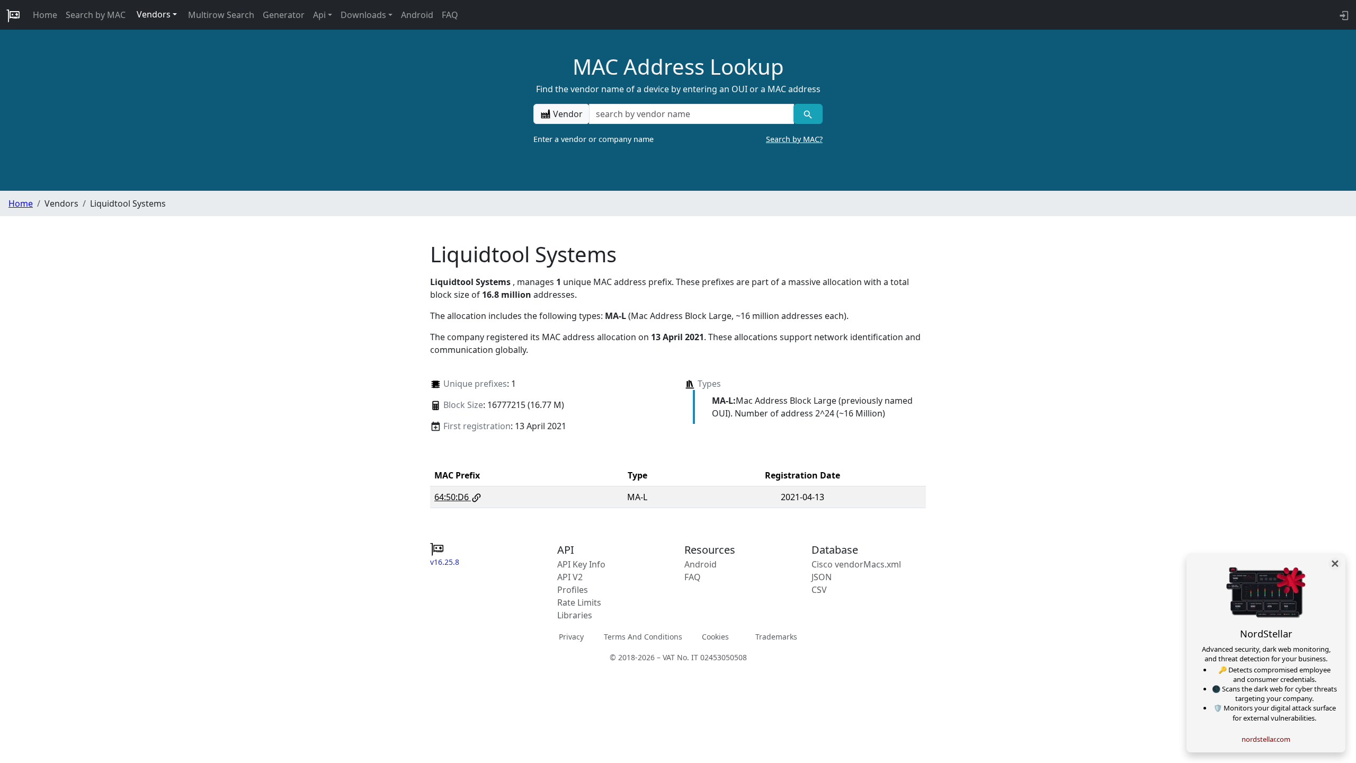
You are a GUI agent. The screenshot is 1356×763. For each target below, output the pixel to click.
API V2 (570, 577)
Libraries (574, 615)
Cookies (715, 637)
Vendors (154, 14)
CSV (819, 590)
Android (417, 15)
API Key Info (581, 564)
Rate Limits (579, 602)
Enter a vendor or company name (678, 139)
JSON (821, 577)
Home (45, 15)
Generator (284, 15)
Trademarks (776, 637)
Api (319, 15)
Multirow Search (221, 15)
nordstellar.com (1266, 739)
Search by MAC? (794, 139)
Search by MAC (96, 15)
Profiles (572, 590)
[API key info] (1343, 14)
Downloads (363, 15)
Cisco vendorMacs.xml (856, 564)
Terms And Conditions (643, 637)
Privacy (571, 637)
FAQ (450, 15)
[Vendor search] (808, 114)
